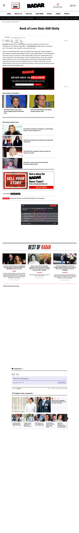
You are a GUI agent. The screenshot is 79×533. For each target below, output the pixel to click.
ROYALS (49, 14)
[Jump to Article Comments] (3, 40)
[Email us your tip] (15, 8)
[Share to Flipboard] (17, 40)
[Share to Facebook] (7, 40)
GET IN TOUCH (41, 187)
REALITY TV (18, 14)
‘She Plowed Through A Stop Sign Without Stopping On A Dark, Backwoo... (27, 198)
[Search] (4, 6)
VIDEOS (58, 14)
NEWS (9, 14)
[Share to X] (12, 40)
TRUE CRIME (39, 14)
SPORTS (66, 14)
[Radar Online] (36, 5)
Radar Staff (7, 37)
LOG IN (73, 5)
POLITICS (29, 14)
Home (3, 21)
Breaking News (15, 21)
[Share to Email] (21, 40)
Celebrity (8, 21)
